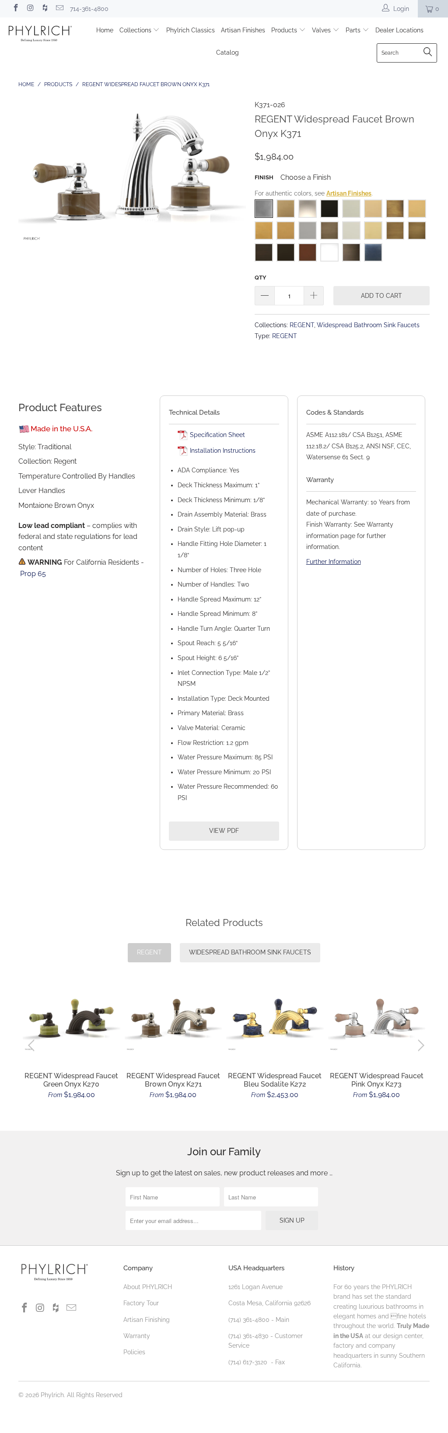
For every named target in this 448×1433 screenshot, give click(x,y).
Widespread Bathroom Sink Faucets (368, 325)
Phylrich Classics (190, 30)
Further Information (333, 561)
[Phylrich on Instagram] (30, 8)
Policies (134, 1352)
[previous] (33, 1045)
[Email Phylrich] (59, 8)
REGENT (302, 325)
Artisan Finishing (146, 1319)
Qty (260, 277)
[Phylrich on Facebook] (15, 8)
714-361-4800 (89, 8)
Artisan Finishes (243, 30)
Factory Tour (141, 1303)
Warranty (136, 1335)
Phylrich (52, 1394)
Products (285, 30)
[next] (420, 1045)
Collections (136, 30)
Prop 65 (33, 574)
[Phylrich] (40, 34)
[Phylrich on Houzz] (44, 8)
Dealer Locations (399, 30)
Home (104, 30)
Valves (322, 30)
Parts (354, 30)
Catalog (227, 52)
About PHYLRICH (147, 1286)
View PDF (224, 830)
